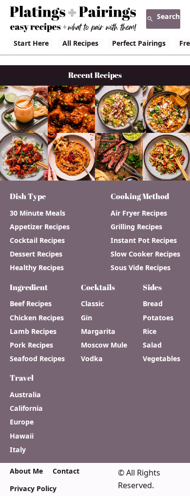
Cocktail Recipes (37, 240)
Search (168, 16)
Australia (25, 394)
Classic (92, 303)
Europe (22, 422)
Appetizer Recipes (40, 226)
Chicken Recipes (37, 317)
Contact (66, 471)
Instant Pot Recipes (144, 240)
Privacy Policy (33, 488)
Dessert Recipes (36, 254)
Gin (86, 317)
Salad (152, 345)
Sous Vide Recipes (141, 267)
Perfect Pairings (139, 43)
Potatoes (158, 317)
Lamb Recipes (33, 331)
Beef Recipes (31, 303)
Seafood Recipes (37, 358)
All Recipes (80, 43)
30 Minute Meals (37, 213)
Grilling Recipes (136, 226)
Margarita (98, 331)
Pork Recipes (31, 345)
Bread (153, 303)
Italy (18, 449)
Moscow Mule (104, 345)
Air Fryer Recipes (139, 213)
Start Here (31, 43)
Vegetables (161, 358)
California (26, 408)
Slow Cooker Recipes (145, 254)
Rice (149, 331)
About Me (26, 471)
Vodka (92, 358)
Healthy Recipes (37, 267)
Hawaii (22, 436)
